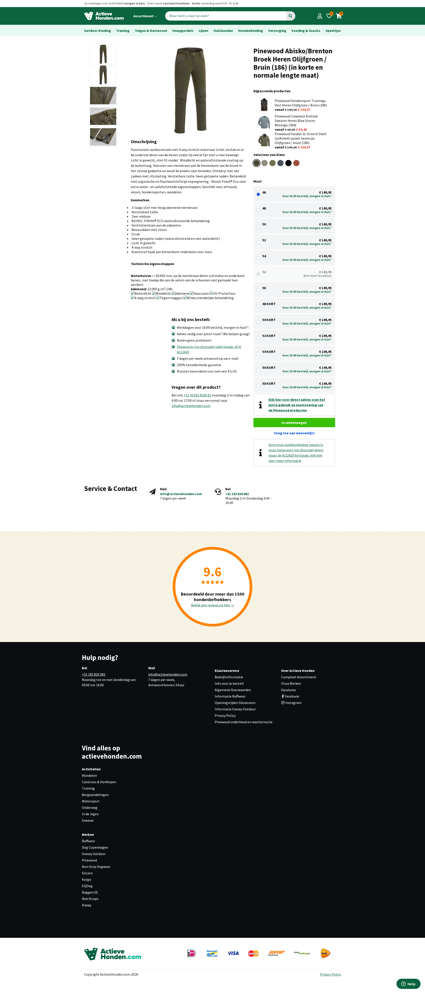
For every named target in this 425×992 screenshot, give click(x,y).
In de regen (90, 814)
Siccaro (87, 873)
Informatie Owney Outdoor (235, 709)
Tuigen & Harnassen (151, 30)
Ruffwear (88, 841)
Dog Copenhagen (95, 847)
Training (122, 30)
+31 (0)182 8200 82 (197, 395)
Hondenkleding (250, 30)
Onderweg (89, 807)
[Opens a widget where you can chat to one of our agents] (408, 984)
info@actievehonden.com (191, 406)
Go (290, 15)
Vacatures (288, 690)
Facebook (292, 696)
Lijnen (203, 30)
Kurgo (86, 879)
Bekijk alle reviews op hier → (212, 605)
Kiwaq (86, 905)
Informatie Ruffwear (230, 696)
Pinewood (89, 860)
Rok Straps (90, 898)
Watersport (91, 801)
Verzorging (277, 30)
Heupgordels (182, 30)
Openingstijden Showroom (235, 702)
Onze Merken (291, 683)
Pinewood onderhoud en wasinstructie (243, 722)
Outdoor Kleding (97, 30)
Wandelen (89, 775)
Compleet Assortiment (298, 677)
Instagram (293, 702)
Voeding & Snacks (306, 30)
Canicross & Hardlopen (99, 782)
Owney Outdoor (94, 854)
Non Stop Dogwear (96, 866)
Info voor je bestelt (229, 683)
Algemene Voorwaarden (233, 690)
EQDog (87, 886)
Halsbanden (223, 30)
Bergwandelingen (95, 794)
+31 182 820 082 (237, 494)
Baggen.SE (90, 892)
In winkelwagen (294, 422)
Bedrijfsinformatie (229, 677)
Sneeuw (87, 820)
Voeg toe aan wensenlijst (294, 433)
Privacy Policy (225, 715)
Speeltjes (333, 30)
